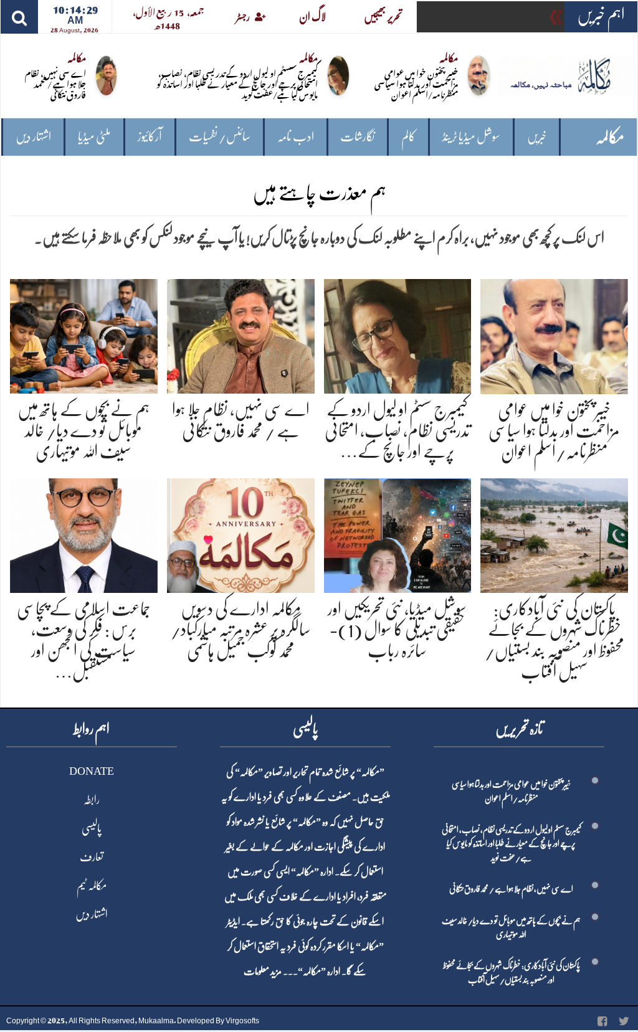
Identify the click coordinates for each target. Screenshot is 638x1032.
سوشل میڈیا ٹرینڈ (471, 136)
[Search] (19, 16)
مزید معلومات (263, 971)
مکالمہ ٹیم (92, 886)
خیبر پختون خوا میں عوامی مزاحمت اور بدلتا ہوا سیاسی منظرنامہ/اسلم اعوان (416, 83)
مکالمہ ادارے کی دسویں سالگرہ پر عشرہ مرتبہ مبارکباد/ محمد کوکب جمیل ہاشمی (241, 630)
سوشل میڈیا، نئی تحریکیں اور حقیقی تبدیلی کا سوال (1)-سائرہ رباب (397, 630)
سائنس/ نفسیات (219, 136)
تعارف (91, 857)
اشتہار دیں (33, 136)
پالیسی (92, 828)
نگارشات (357, 136)
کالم (408, 136)
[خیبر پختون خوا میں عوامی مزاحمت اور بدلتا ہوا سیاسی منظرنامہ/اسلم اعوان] (554, 334)
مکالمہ (610, 137)
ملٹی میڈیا (94, 136)
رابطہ (91, 800)
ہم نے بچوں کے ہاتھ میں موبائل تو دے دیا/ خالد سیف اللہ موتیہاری (83, 430)
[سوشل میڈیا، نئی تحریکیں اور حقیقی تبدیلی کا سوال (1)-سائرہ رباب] (398, 533)
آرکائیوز (150, 136)
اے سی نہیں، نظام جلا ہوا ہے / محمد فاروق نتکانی (55, 83)
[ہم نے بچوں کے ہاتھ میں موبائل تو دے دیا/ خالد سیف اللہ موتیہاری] (84, 334)
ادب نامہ (295, 136)
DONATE (91, 771)
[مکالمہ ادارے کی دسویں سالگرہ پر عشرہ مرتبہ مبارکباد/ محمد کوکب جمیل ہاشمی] (241, 533)
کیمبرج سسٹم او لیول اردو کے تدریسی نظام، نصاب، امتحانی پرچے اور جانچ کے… (397, 430)
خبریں (536, 136)
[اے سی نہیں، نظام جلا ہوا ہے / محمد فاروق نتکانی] (241, 334)
